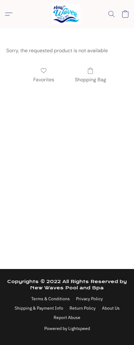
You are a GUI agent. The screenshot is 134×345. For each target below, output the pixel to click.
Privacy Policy (89, 299)
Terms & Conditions (50, 299)
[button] (67, 14)
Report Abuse (67, 317)
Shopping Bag (90, 79)
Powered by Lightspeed (67, 328)
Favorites (43, 79)
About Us (111, 308)
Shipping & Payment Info (39, 308)
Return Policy (82, 308)
